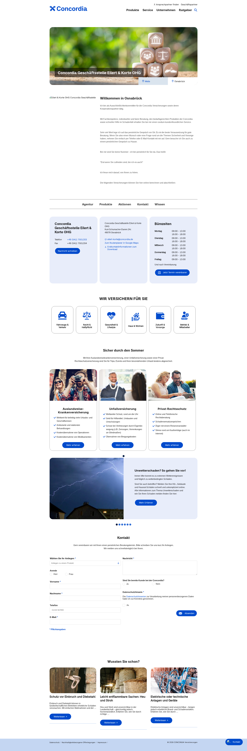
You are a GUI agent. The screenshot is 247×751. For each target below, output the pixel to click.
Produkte (132, 10)
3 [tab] (122, 525)
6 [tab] (130, 525)
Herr (56, 574)
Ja (127, 584)
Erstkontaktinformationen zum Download (121, 248)
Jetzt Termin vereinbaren (174, 272)
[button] (62, 319)
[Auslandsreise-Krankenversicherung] (73, 385)
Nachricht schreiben (67, 251)
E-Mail (54, 617)
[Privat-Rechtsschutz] (172, 385)
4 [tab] (125, 525)
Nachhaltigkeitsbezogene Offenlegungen (79, 742)
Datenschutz (55, 742)
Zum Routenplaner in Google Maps (121, 243)
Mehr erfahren (73, 445)
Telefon (54, 605)
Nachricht (128, 558)
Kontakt (142, 204)
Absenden (189, 613)
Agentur (87, 204)
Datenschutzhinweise (136, 596)
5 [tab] (128, 525)
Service (148, 10)
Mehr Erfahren (146, 502)
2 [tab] (119, 525)
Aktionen (124, 204)
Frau (71, 574)
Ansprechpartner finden (167, 4)
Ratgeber (185, 10)
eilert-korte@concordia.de (120, 239)
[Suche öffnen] (196, 11)
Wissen (160, 204)
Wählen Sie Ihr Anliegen (63, 558)
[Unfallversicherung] (122, 385)
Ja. (127, 605)
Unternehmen (165, 10)
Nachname (56, 593)
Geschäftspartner (189, 4)
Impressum (102, 742)
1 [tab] (124, 456)
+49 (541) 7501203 (77, 239)
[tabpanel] (74, 410)
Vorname (55, 581)
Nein (158, 584)
